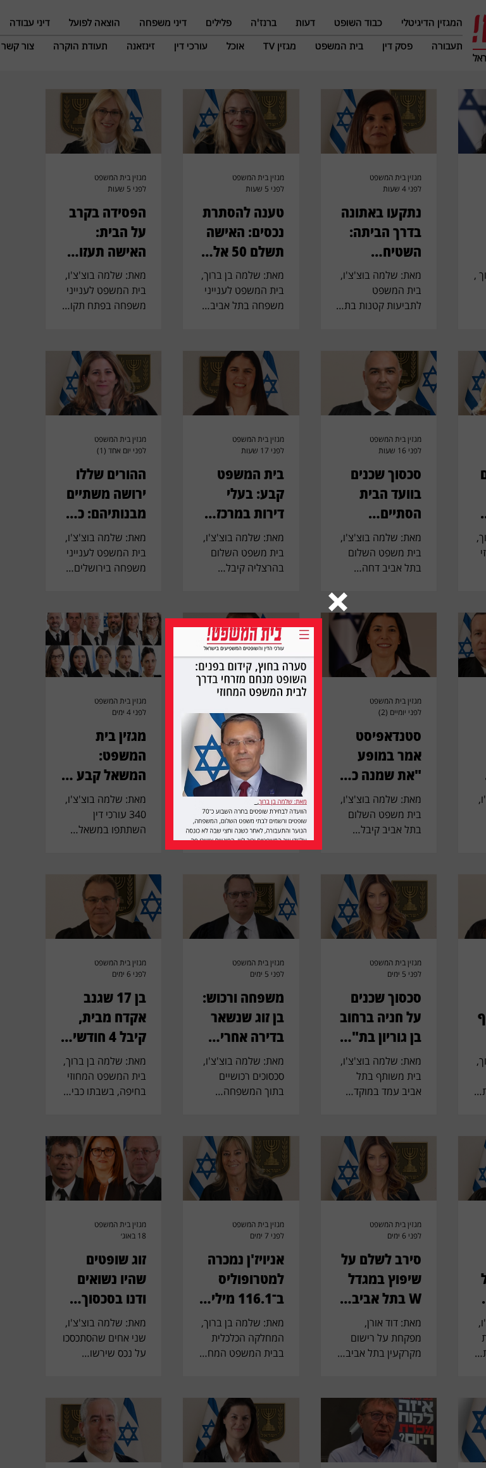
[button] (337, 601)
